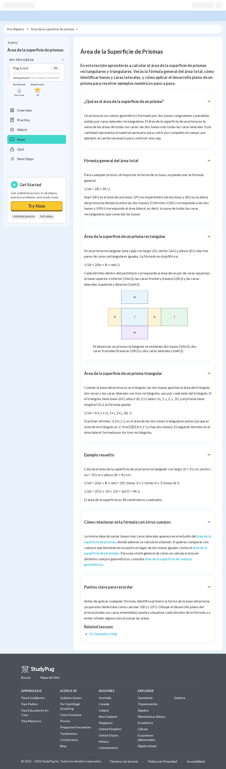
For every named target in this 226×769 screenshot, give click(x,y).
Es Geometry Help (103, 634)
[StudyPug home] (37, 669)
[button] (36, 76)
